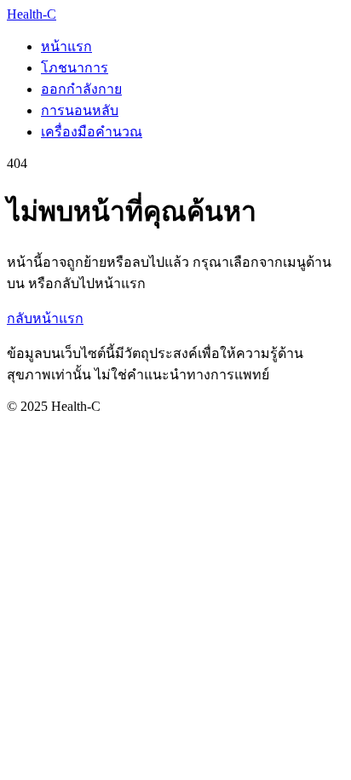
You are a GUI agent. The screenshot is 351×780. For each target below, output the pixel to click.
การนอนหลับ (79, 110)
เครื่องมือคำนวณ (91, 131)
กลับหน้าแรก (45, 318)
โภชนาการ (74, 68)
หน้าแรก (66, 46)
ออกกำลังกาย (81, 89)
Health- (31, 14)
